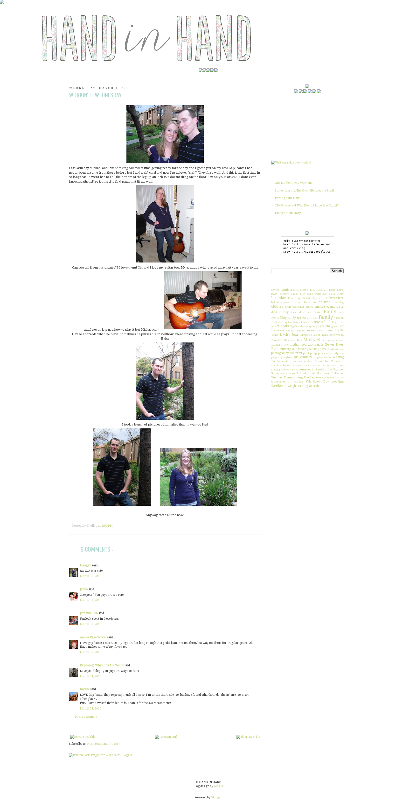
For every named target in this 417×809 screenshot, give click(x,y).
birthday (278, 298)
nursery (285, 349)
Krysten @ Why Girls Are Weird (102, 665)
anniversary (290, 289)
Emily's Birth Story (288, 213)
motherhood (298, 344)
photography (280, 353)
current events (325, 306)
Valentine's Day (317, 381)
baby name (336, 289)
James (275, 334)
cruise (309, 306)
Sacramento (299, 361)
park (323, 349)
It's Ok (339, 330)
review (286, 361)
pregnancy (303, 357)
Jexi (295, 334)
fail (299, 317)
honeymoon (300, 330)
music (312, 344)
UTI (290, 381)
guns (334, 326)
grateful (325, 326)
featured (297, 322)
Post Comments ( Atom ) (103, 743)
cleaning (339, 302)
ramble (328, 357)
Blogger (216, 797)
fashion (339, 317)
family (326, 317)
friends (283, 326)
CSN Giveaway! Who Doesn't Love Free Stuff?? (307, 205)
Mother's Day (280, 344)
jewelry (285, 334)
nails (320, 344)
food (327, 322)
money (339, 340)
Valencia (298, 381)
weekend (279, 386)
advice (275, 289)
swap (284, 373)
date (340, 306)
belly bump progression (313, 293)
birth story (336, 293)
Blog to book (320, 298)
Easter (317, 312)
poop (313, 353)
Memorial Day (293, 340)
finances (307, 322)
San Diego (315, 361)
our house (299, 349)
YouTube (314, 386)
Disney (284, 312)
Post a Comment (86, 716)
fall (304, 317)
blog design (303, 298)
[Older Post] (248, 737)
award (304, 289)
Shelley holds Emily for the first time (316, 365)
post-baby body (328, 353)
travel (330, 377)
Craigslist (298, 306)
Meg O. (219, 786)
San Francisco (334, 361)
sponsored (304, 369)
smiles (293, 369)
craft (288, 306)
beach (294, 293)
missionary (328, 340)
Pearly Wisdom (335, 349)
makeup (276, 340)
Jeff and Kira (89, 613)
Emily (330, 311)
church (325, 302)
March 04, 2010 (90, 676)
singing (275, 369)
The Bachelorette (315, 377)
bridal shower (281, 302)
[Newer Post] (83, 737)
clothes (277, 306)
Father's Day (279, 322)
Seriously (288, 365)
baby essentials (319, 290)
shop (340, 365)
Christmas (309, 302)
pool (306, 353)
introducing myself (320, 330)
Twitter (339, 377)
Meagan (86, 565)
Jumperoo (306, 334)
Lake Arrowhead (333, 334)
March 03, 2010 (90, 576)
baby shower (280, 293)
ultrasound (278, 381)
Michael (311, 339)
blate (290, 298)
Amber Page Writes (93, 637)
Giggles (294, 326)
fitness (318, 322)
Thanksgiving (293, 377)
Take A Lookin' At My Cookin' (310, 373)
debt (274, 312)
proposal (318, 357)
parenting (313, 349)
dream (294, 312)
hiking (289, 330)
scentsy (276, 365)
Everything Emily (283, 317)
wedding (338, 381)
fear (290, 322)
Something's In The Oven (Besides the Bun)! (304, 190)
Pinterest (296, 353)
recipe (275, 361)
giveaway (305, 326)
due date (305, 312)
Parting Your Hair (287, 198)
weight (292, 386)
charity (296, 302)
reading (338, 357)
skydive (285, 369)
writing (303, 386)
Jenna (84, 589)
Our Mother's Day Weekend (294, 183)
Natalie (85, 689)
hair (341, 326)
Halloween (278, 330)
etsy (341, 312)
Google (315, 326)
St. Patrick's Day (322, 369)
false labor (312, 318)
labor (316, 334)
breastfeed (336, 298)
